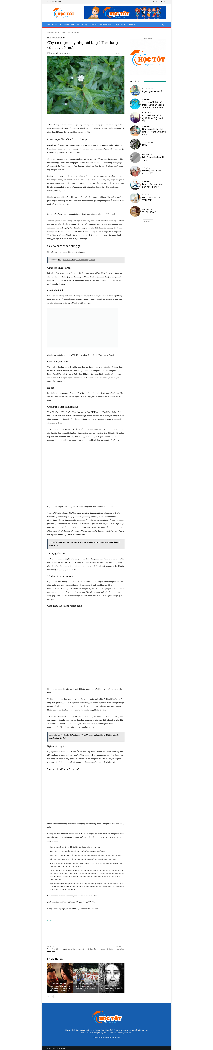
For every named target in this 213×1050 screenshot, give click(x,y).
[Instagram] (156, 1)
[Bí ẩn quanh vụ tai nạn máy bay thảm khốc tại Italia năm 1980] (86, 978)
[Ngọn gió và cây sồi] (135, 90)
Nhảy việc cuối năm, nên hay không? (152, 185)
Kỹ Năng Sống (146, 99)
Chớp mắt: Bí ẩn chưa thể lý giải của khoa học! (106, 949)
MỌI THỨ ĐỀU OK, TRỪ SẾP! (152, 199)
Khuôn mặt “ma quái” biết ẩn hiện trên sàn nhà (112, 989)
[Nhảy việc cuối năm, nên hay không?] (135, 184)
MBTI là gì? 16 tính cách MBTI (152, 172)
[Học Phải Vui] (49, 53)
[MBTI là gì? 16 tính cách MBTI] (135, 171)
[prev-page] (48, 996)
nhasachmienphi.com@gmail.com (109, 1037)
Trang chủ (50, 32)
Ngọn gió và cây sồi (152, 91)
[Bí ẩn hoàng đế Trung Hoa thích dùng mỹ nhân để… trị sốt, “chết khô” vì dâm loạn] (60, 978)
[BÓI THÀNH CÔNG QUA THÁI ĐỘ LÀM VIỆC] (135, 117)
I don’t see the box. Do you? (153, 159)
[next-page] (52, 996)
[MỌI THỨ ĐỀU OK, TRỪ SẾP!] (135, 198)
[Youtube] (164, 1)
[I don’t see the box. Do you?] (135, 157)
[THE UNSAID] (135, 211)
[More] (119, 936)
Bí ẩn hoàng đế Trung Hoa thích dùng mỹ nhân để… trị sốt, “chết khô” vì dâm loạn (60, 988)
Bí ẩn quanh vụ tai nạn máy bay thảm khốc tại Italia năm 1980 (86, 988)
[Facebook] (153, 1)
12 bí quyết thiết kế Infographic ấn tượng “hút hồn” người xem (153, 105)
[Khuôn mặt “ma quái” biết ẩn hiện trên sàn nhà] (111, 978)
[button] (163, 24)
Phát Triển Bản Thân (147, 112)
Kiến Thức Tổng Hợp (73, 32)
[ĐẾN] (135, 144)
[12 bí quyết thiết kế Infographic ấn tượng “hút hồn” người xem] (135, 104)
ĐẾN (144, 145)
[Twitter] (159, 1)
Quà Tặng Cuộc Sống (147, 88)
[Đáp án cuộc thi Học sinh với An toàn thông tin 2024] (135, 130)
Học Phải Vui (57, 53)
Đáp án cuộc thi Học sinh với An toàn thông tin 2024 (154, 131)
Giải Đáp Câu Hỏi (60, 32)
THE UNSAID (149, 212)
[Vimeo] (161, 1)
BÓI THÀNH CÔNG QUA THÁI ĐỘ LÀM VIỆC (152, 118)
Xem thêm (147, 221)
